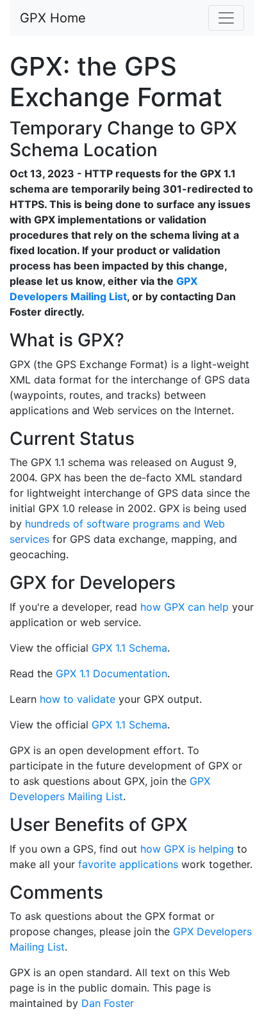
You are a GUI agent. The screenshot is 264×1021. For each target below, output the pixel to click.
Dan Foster (107, 1003)
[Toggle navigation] (226, 18)
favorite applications (128, 864)
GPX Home (53, 18)
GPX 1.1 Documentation (111, 673)
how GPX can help (184, 606)
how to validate (77, 699)
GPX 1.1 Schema (129, 647)
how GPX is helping (187, 848)
